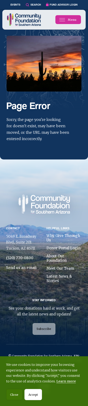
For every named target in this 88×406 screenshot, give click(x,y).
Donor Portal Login (63, 248)
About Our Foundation (56, 258)
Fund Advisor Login (63, 4)
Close (14, 394)
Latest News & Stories (59, 278)
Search (36, 4)
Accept (33, 394)
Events (16, 4)
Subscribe (44, 329)
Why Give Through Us (63, 237)
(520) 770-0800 (19, 258)
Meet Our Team (60, 268)
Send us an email (21, 267)
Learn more (66, 381)
